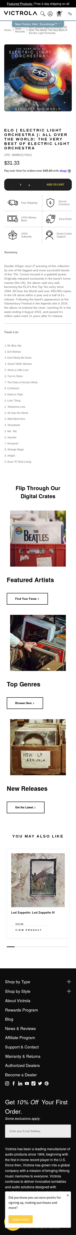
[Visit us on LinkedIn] (20, 1084)
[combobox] (42, 13)
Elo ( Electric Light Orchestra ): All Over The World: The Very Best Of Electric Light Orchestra (48, 30)
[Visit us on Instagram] (7, 1084)
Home (7, 30)
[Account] (50, 13)
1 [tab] (11, 946)
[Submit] (66, 1130)
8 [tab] (65, 946)
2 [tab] (18, 946)
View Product (28, 930)
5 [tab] (42, 946)
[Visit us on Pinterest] (47, 1084)
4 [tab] (34, 946)
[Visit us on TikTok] (33, 1084)
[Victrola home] (20, 14)
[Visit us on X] (40, 1084)
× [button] (68, 1195)
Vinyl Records (20, 30)
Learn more (20, 1219)
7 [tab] (57, 946)
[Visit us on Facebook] (14, 1084)
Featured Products (20, 3)
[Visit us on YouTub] (27, 1084)
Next (38, 942)
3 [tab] (26, 946)
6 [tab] (50, 946)
